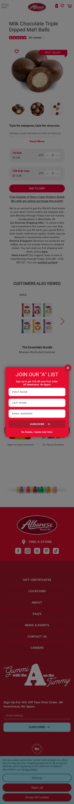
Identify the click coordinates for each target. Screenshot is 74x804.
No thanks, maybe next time (37, 432)
